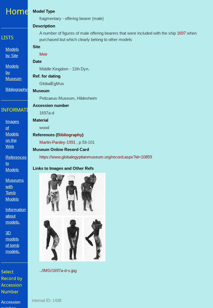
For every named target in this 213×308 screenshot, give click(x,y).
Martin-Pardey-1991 (57, 142)
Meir (43, 54)
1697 (181, 33)
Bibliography (69, 134)
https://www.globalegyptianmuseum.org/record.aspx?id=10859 (95, 157)
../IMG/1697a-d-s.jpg (58, 270)
